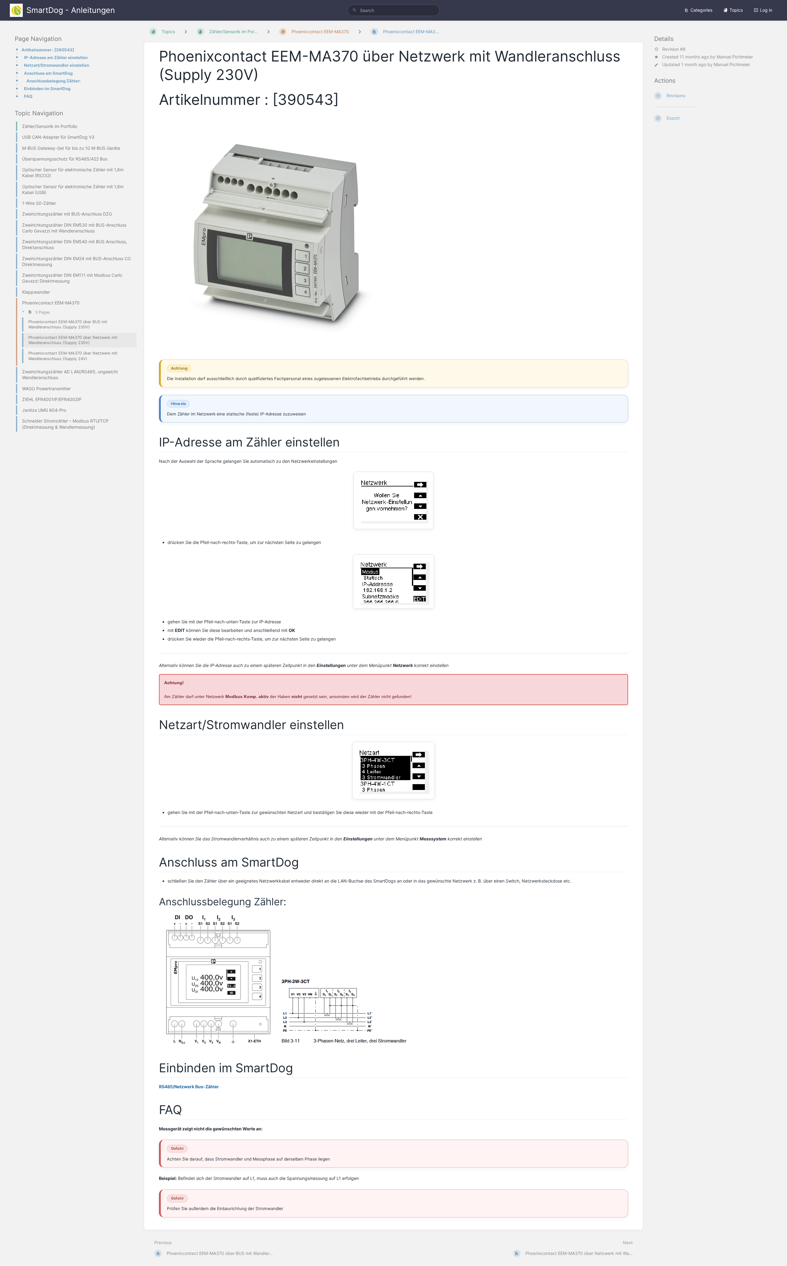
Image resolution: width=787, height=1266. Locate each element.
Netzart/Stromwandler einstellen (56, 65)
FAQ (28, 96)
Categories (701, 10)
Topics (736, 10)
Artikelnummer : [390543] (48, 49)
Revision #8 (674, 49)
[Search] (354, 10)
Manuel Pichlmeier (735, 56)
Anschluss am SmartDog (48, 73)
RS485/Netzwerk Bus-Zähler (189, 1086)
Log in (766, 10)
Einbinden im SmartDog (47, 88)
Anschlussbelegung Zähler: (53, 80)
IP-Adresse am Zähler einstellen (56, 57)
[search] (393, 10)
